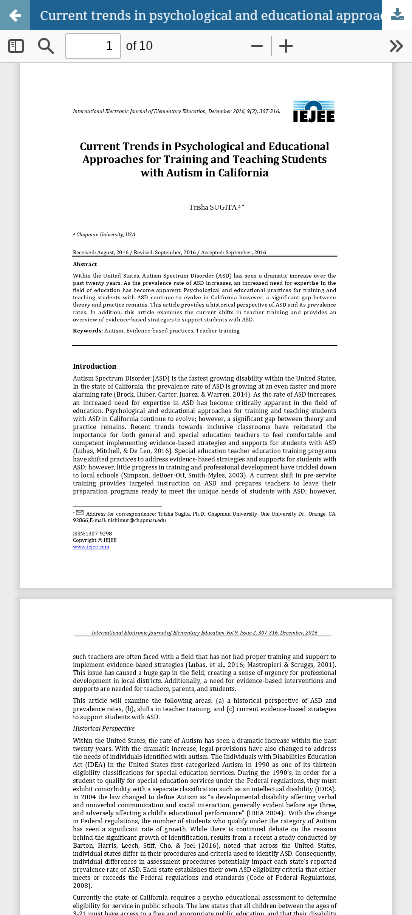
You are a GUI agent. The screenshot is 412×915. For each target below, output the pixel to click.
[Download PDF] (397, 15)
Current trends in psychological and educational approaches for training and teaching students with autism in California (226, 15)
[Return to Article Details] (15, 15)
